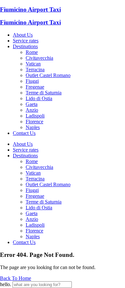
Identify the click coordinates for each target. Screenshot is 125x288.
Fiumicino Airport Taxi (30, 9)
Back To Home (15, 278)
